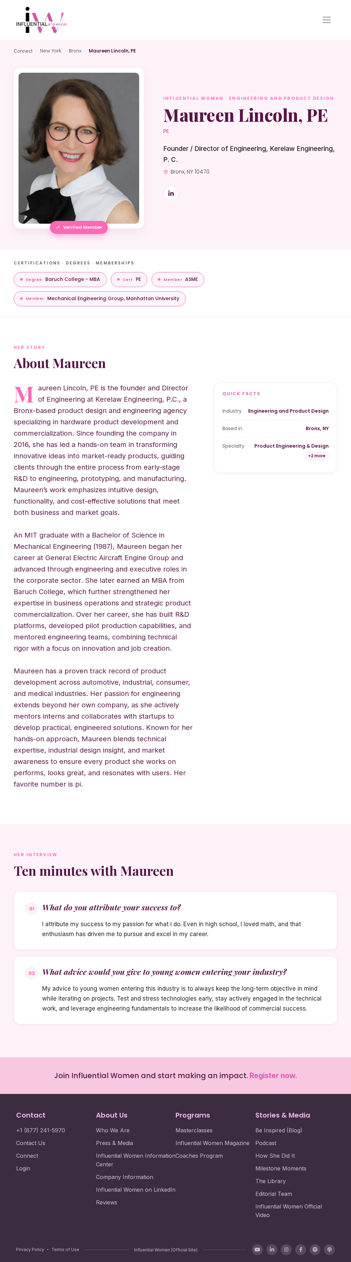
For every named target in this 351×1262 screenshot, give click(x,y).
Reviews (106, 1202)
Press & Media (114, 1143)
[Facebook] (300, 1249)
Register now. (273, 1075)
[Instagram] (286, 1249)
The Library (270, 1181)
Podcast (265, 1143)
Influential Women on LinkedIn (136, 1189)
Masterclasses (194, 1130)
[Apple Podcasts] (329, 1249)
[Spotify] (315, 1249)
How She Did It (275, 1155)
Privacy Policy (30, 1249)
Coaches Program (199, 1155)
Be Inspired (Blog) (278, 1130)
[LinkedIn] (271, 1249)
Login (23, 1168)
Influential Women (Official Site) (165, 1249)
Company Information (124, 1176)
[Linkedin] (171, 193)
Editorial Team (273, 1193)
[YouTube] (257, 1249)
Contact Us (30, 1143)
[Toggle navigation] (327, 20)
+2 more (316, 456)
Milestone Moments (280, 1168)
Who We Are (113, 1130)
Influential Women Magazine (213, 1143)
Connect (23, 51)
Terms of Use (65, 1249)
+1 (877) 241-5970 (40, 1130)
